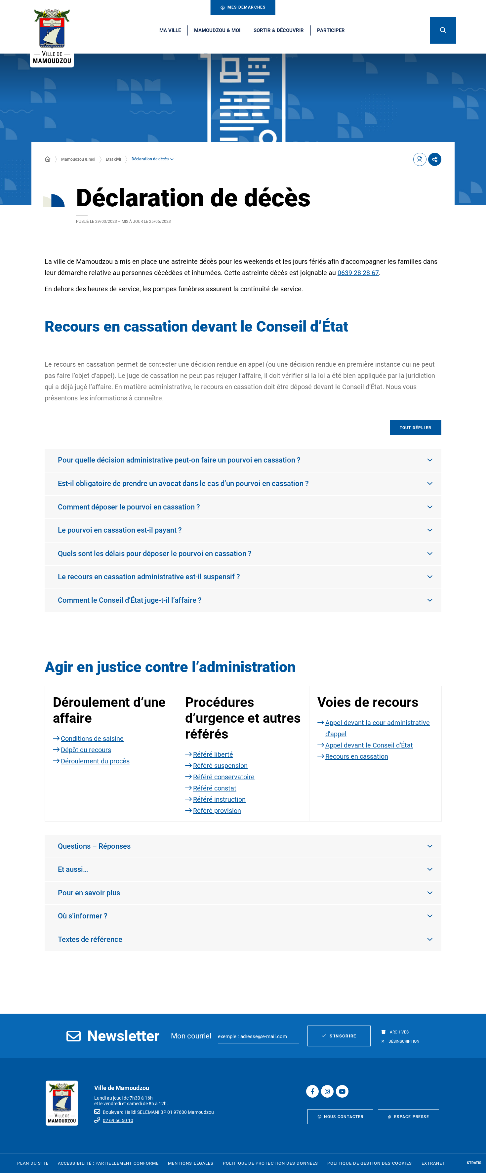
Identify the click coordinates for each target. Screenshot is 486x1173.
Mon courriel (191, 1036)
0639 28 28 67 (358, 273)
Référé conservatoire (224, 777)
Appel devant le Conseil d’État (369, 745)
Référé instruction (219, 799)
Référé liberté (213, 754)
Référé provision (217, 811)
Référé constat (214, 788)
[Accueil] (48, 159)
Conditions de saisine (92, 739)
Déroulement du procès (95, 761)
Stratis (474, 1163)
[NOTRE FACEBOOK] (312, 1091)
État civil (113, 159)
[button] (443, 30)
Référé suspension (220, 766)
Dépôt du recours (86, 750)
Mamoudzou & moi (78, 159)
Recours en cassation (356, 756)
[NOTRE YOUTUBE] (342, 1091)
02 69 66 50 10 (118, 1120)
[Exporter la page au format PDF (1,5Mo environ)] (419, 159)
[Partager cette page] (434, 159)
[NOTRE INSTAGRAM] (327, 1091)
